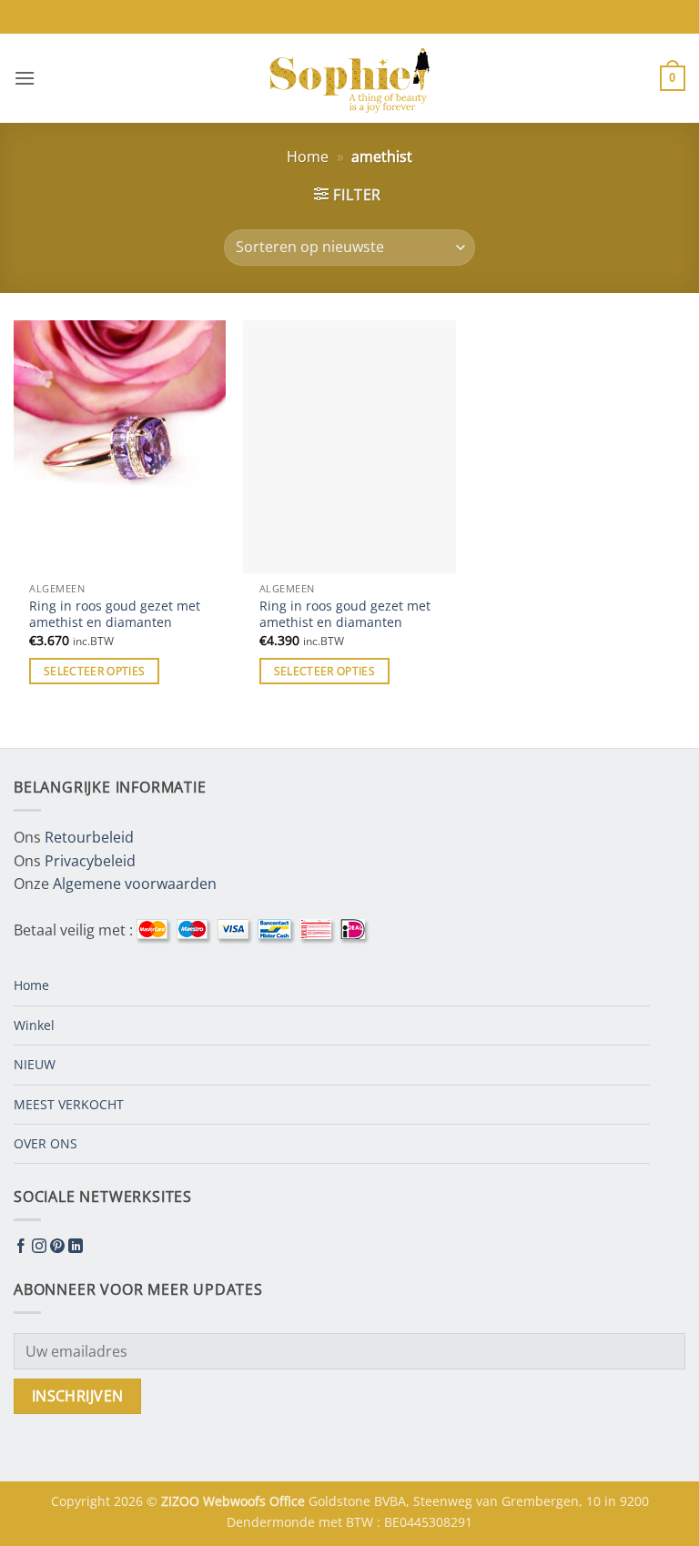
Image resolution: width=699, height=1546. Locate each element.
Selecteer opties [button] (95, 671)
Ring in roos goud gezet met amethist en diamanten (114, 615)
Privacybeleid (90, 861)
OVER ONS (45, 1143)
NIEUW (35, 1064)
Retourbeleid (89, 837)
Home (308, 157)
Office (289, 1501)
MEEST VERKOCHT (69, 1104)
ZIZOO (182, 1501)
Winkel (34, 1025)
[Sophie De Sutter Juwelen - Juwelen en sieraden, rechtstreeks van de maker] (349, 78)
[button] (24, 78)
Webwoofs (236, 1501)
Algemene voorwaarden (135, 884)
